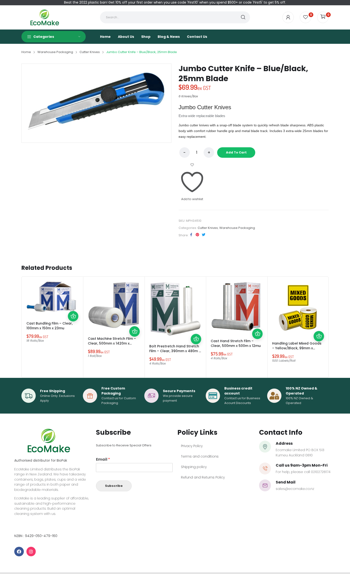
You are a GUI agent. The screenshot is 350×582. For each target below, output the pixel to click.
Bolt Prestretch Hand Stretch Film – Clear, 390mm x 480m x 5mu (174, 351)
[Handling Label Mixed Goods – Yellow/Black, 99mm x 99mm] (298, 307)
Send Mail (285, 482)
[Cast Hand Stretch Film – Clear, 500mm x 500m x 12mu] (237, 306)
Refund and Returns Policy (203, 477)
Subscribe (114, 485)
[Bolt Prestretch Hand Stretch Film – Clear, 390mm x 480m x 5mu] (175, 308)
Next (324, 327)
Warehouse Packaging (237, 228)
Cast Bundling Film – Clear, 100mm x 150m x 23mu (49, 325)
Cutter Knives (208, 228)
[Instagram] (31, 551)
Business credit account (238, 391)
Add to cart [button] (73, 316)
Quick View (73, 306)
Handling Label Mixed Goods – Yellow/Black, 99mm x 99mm (296, 348)
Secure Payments (179, 391)
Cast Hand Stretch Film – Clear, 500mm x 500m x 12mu (236, 343)
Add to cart (236, 152)
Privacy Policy (192, 446)
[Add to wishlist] (73, 295)
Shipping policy (194, 466)
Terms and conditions (200, 456)
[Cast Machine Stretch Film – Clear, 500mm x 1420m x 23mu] (114, 305)
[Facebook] (19, 551)
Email (103, 459)
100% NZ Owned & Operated (301, 391)
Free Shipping (52, 391)
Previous (26, 327)
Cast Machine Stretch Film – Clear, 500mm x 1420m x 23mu (112, 343)
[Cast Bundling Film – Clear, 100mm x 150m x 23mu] (52, 297)
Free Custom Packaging (113, 391)
